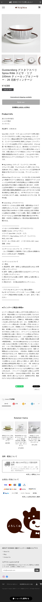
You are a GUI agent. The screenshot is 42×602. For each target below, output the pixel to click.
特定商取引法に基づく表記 (26, 584)
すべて (6, 403)
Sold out (21, 102)
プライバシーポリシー (12, 584)
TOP (3, 584)
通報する (37, 389)
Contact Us (7, 557)
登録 (37, 570)
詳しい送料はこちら (34, 474)
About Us (6, 551)
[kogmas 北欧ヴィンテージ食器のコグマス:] (21, 522)
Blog (5, 554)
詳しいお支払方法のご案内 (32, 497)
